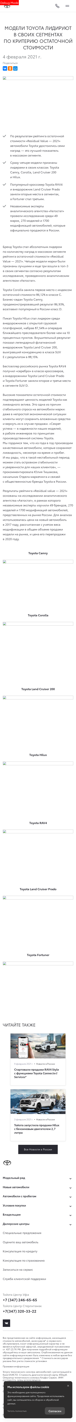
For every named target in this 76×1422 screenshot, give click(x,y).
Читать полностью (17, 1410)
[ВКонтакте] (5, 68)
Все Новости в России (38, 1149)
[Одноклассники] (10, 68)
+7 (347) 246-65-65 (20, 1299)
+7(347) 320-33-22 (19, 1311)
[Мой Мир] (15, 68)
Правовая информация (16, 1366)
